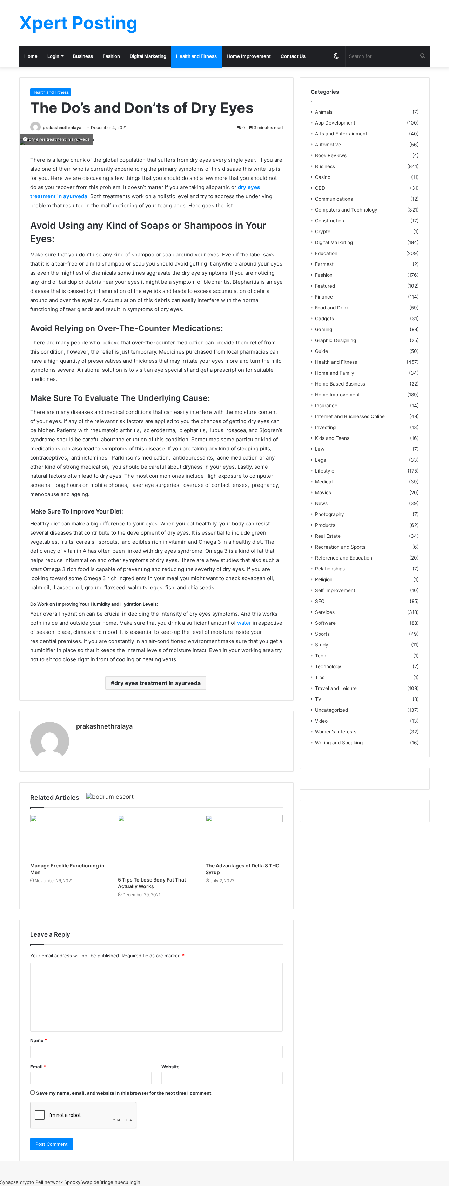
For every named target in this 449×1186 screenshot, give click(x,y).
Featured (325, 286)
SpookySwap (78, 1182)
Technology (328, 666)
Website (170, 1067)
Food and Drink (332, 307)
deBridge (103, 1182)
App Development (335, 123)
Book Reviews (331, 155)
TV (318, 699)
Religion (324, 579)
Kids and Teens (332, 438)
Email (38, 1067)
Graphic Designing (335, 340)
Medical (324, 481)
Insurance (326, 405)
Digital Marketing (148, 56)
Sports (322, 634)
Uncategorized (331, 710)
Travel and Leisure (336, 688)
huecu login (127, 1182)
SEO (319, 601)
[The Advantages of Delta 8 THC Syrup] (244, 836)
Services (325, 612)
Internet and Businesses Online (350, 416)
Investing (325, 427)
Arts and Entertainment (341, 133)
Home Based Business (340, 384)
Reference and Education (343, 558)
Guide (321, 351)
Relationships (330, 568)
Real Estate (328, 536)
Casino (322, 177)
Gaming (323, 329)
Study (321, 645)
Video (321, 721)
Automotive (328, 144)
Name (38, 1040)
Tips (319, 677)
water (244, 622)
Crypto (322, 231)
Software (325, 623)
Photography (329, 514)
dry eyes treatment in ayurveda (157, 682)
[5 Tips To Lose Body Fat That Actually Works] (156, 844)
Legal (321, 460)
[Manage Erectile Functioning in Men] (68, 836)
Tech (320, 655)
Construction (329, 220)
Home (31, 56)
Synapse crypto (17, 1182)
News (321, 503)
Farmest (324, 264)
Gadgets (324, 318)
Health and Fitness (196, 56)
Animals (324, 112)
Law (319, 449)
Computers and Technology (346, 210)
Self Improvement (335, 590)
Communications (334, 199)
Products (325, 525)
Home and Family (334, 373)
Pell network (49, 1182)
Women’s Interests (335, 732)
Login (53, 56)
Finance (324, 297)
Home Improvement (249, 56)
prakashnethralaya (62, 127)
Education (326, 253)
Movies (323, 492)
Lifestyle (324, 471)
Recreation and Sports (340, 547)
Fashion (111, 56)
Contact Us (293, 56)
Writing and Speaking (339, 742)
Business (83, 56)
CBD (320, 188)
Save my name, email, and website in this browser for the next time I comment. (124, 1093)
